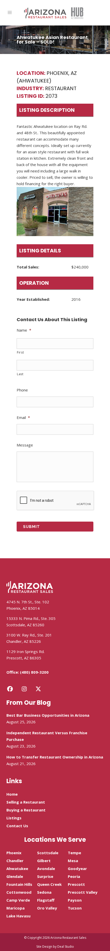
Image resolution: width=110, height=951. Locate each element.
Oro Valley (47, 908)
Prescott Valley (82, 892)
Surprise (45, 876)
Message (25, 445)
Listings (13, 817)
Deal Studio (65, 946)
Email (23, 417)
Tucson (75, 908)
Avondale (46, 868)
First (20, 352)
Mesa (73, 860)
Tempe (74, 852)
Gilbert (44, 860)
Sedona (44, 892)
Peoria (74, 876)
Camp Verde (18, 900)
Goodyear (77, 868)
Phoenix (13, 852)
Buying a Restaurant (26, 809)
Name (24, 330)
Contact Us (17, 825)
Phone (22, 390)
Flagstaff (45, 900)
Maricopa (15, 908)
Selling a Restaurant (25, 802)
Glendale (14, 876)
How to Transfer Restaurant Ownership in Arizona (54, 756)
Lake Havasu (18, 915)
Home (12, 794)
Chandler (15, 860)
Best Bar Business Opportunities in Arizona (47, 715)
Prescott (76, 884)
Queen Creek (49, 884)
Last (20, 374)
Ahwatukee (17, 868)
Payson (75, 900)
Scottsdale (47, 852)
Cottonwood (18, 892)
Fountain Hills (19, 884)
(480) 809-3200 (34, 672)
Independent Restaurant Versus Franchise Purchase (46, 736)
